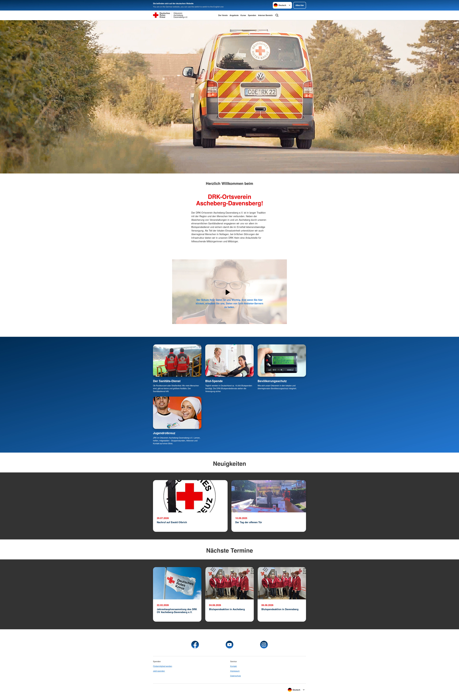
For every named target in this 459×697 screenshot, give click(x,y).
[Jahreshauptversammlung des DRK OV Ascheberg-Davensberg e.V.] (177, 583)
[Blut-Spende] (229, 360)
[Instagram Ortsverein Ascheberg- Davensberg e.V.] (264, 644)
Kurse (243, 15)
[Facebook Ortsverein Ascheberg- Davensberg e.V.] (195, 644)
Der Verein (223, 15)
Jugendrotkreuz (164, 433)
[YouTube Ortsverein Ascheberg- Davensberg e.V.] (229, 644)
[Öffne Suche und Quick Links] (277, 15)
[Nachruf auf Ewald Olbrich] (190, 496)
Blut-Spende (214, 381)
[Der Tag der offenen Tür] (268, 496)
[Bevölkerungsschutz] (282, 360)
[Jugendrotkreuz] (177, 413)
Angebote (234, 15)
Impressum (235, 671)
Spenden (252, 15)
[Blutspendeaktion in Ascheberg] (229, 583)
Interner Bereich (265, 15)
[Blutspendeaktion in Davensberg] (282, 583)
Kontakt (233, 666)
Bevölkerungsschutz (272, 381)
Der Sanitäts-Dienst (166, 381)
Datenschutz (235, 675)
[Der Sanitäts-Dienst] (177, 360)
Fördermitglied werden (162, 666)
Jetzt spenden (159, 671)
